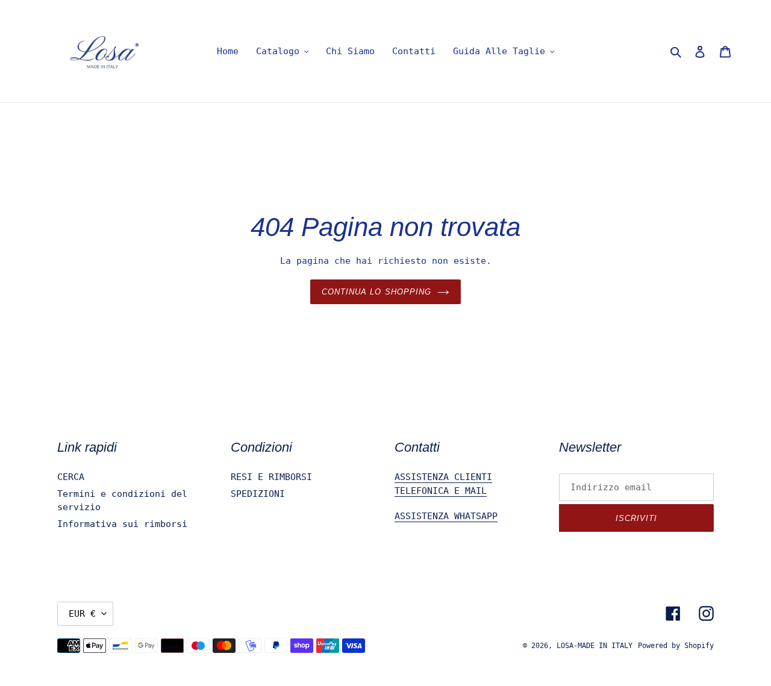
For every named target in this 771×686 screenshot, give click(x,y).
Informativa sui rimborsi (122, 524)
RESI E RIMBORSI (271, 477)
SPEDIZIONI (258, 493)
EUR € (82, 613)
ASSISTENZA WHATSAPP (446, 516)
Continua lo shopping (376, 291)
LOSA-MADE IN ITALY (594, 645)
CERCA (70, 477)
